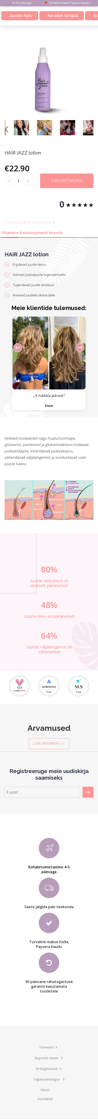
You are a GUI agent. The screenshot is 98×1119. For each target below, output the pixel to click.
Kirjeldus (10, 233)
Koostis (56, 233)
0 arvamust (14, 222)
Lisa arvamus (41, 222)
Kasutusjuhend (34, 233)
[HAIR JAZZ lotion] (13, 128)
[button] (76, 392)
